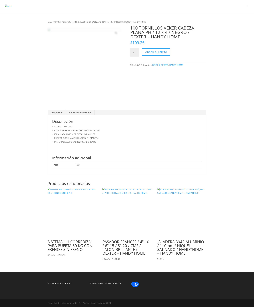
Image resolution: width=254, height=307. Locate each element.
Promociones (223, 8)
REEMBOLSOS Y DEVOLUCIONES (105, 283)
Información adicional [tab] (80, 112)
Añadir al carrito (156, 52)
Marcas (170, 8)
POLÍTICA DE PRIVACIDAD (60, 283)
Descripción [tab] (56, 112)
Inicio (50, 22)
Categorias (194, 8)
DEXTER (66, 22)
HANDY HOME (176, 65)
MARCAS (57, 22)
